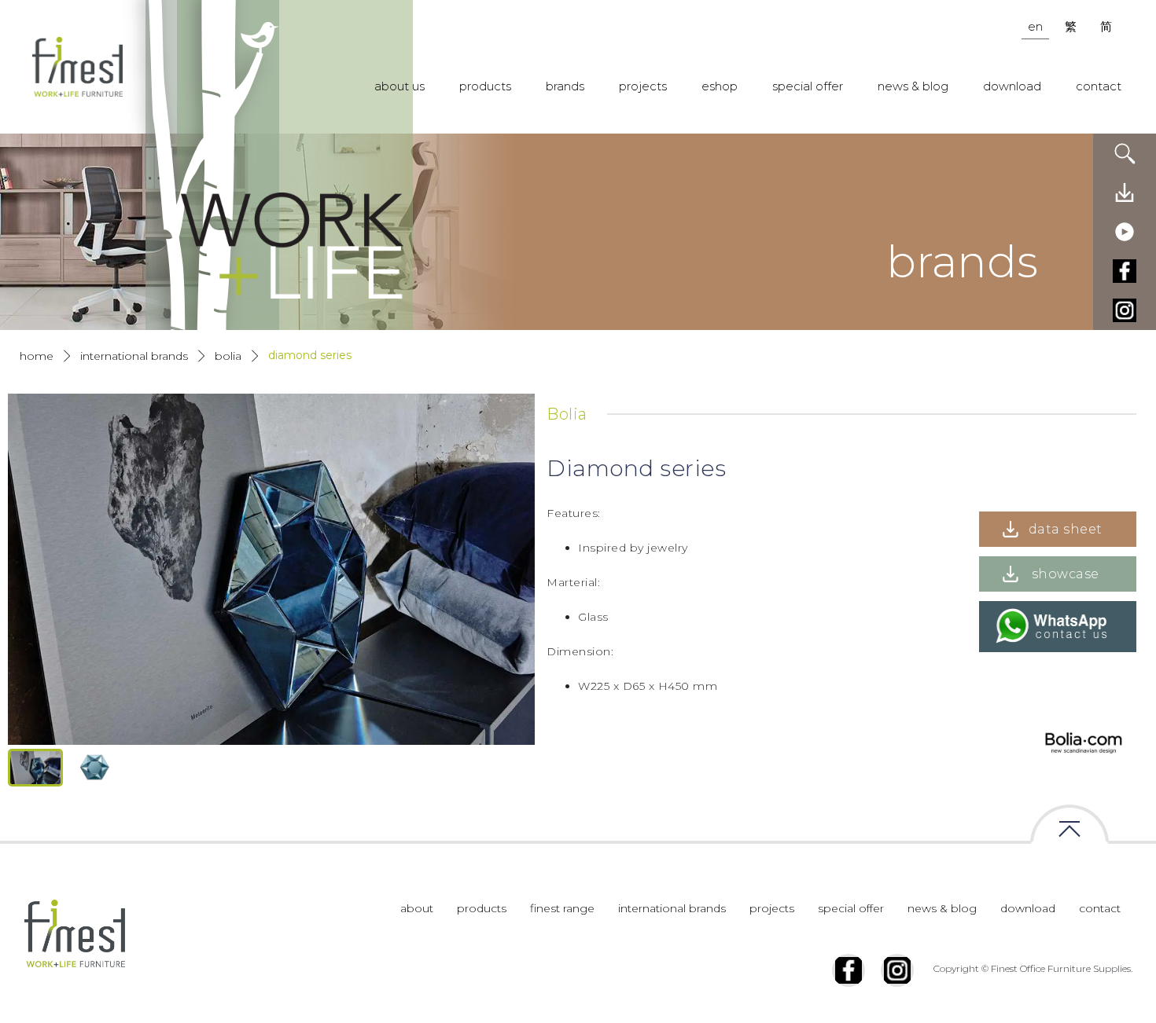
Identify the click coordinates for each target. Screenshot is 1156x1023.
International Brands (134, 356)
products (485, 86)
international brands (672, 908)
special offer (807, 86)
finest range (562, 908)
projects (643, 86)
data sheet (1066, 529)
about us (399, 86)
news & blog (913, 86)
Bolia (228, 356)
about (416, 908)
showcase (1065, 573)
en (1035, 26)
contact (1098, 86)
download (1012, 86)
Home (36, 356)
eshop (719, 86)
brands (565, 86)
